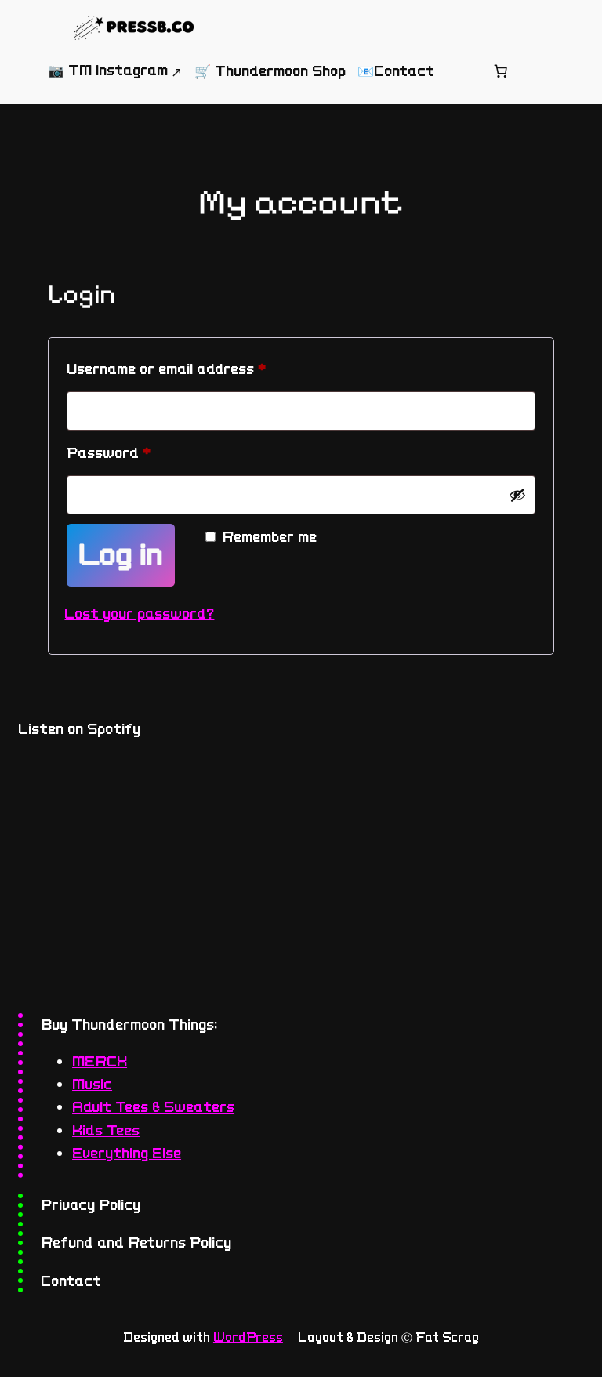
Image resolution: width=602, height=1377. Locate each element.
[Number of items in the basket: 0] (500, 71)
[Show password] (517, 494)
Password (139, 452)
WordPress (248, 1337)
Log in (120, 554)
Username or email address (197, 368)
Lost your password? (139, 614)
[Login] (463, 71)
